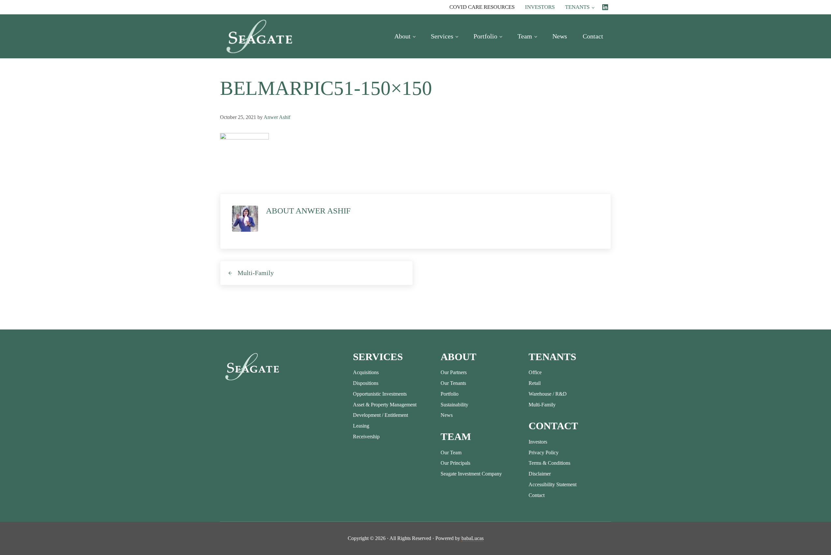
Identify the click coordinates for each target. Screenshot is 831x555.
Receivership (366, 436)
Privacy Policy (544, 452)
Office (535, 372)
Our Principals (455, 463)
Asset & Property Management (384, 404)
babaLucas (472, 538)
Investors (538, 442)
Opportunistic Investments (380, 394)
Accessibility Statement (552, 484)
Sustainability (454, 404)
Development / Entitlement (380, 415)
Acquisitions (366, 372)
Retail (535, 383)
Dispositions (365, 383)
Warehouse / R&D (548, 394)
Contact (537, 495)
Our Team (451, 452)
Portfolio (450, 394)
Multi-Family (542, 404)
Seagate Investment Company (471, 473)
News (447, 415)
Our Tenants (453, 383)
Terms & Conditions (549, 463)
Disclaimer (540, 473)
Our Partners (454, 372)
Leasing (361, 426)
